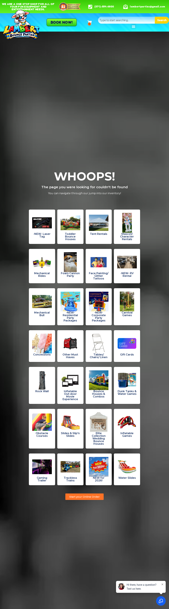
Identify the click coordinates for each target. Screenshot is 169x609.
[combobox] (126, 20)
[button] (133, 26)
